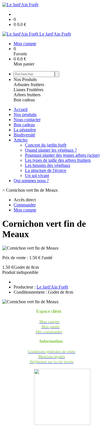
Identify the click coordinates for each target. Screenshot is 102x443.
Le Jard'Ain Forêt (52, 287)
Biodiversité (24, 134)
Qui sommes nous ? (31, 180)
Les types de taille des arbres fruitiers (58, 160)
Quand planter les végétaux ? (51, 150)
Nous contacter (27, 119)
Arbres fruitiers (27, 94)
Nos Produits (25, 79)
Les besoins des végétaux (47, 165)
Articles (20, 140)
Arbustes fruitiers (29, 84)
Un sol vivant (37, 175)
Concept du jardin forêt (45, 145)
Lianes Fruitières (28, 89)
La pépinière (25, 129)
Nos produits (25, 114)
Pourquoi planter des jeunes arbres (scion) (62, 155)
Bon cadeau (24, 99)
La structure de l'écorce (45, 170)
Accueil (20, 109)
